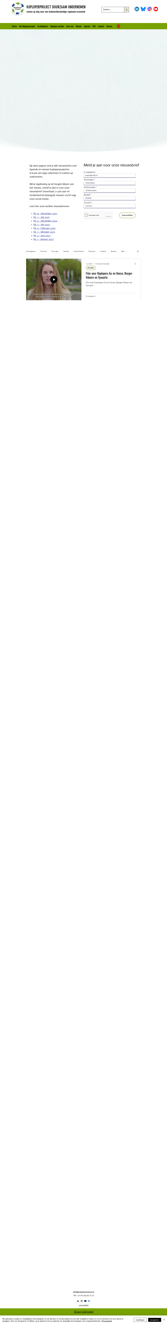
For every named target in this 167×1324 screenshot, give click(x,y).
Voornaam (89, 180)
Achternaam (89, 187)
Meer (123, 251)
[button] (138, 251)
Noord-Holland (79, 251)
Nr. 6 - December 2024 (45, 221)
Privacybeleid (107, 1321)
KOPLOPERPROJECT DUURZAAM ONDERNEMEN (56, 7)
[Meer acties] (136, 263)
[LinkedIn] (78, 1301)
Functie (87, 203)
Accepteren (154, 1320)
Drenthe (66, 251)
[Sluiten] (164, 1320)
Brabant (113, 251)
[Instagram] (81, 1301)
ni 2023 (46, 236)
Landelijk (103, 251)
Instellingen (140, 1320)
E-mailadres (89, 172)
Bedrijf (87, 195)
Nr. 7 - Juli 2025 (41, 217)
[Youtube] (85, 1301)
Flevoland (92, 251)
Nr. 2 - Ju (38, 236)
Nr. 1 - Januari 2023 (43, 239)
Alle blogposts (30, 251)
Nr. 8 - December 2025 (45, 214)
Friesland (43, 251)
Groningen (55, 251)
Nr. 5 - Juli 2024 (41, 225)
